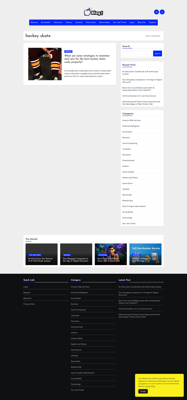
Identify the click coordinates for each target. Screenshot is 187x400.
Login (132, 22)
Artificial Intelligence (131, 126)
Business (34, 22)
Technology (127, 218)
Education (58, 22)
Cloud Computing (129, 143)
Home (147, 36)
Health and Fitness (130, 177)
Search (126, 46)
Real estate (91, 22)
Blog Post (142, 22)
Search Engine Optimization (134, 206)
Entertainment (128, 160)
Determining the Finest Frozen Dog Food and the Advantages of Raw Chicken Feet (141, 102)
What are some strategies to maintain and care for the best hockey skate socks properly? (86, 59)
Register (152, 22)
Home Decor (127, 183)
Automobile (45, 22)
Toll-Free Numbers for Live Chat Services (139, 96)
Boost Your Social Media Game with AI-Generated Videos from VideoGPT (138, 89)
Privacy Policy (29, 304)
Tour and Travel (119, 22)
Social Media (127, 212)
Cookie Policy (150, 386)
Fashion (69, 22)
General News (128, 172)
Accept (143, 391)
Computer (126, 149)
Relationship (104, 22)
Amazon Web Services (131, 120)
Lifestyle (79, 22)
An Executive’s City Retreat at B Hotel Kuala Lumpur (140, 287)
